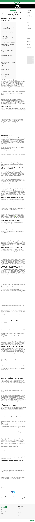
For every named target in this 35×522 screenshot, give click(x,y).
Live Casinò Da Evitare (5, 36)
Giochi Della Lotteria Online (5, 69)
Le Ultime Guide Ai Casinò (5, 74)
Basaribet (28, 22)
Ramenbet (28, 44)
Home (15, 7)
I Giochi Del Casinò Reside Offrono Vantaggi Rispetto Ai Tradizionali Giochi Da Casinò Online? (8, 58)
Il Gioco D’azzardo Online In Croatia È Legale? (8, 46)
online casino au (29, 41)
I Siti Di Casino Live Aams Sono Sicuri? (7, 52)
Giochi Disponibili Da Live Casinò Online (7, 55)
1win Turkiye (28, 18)
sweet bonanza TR (29, 47)
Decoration (28, 32)
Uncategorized (29, 48)
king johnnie (28, 38)
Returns (19, 509)
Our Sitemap (20, 515)
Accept (32, 520)
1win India (28, 15)
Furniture (28, 35)
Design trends (29, 34)
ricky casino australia (29, 45)
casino (28, 25)
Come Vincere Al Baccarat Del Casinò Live (7, 32)
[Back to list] (13, 497)
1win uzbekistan (29, 19)
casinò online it (18, 7)
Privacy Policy (20, 508)
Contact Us (19, 512)
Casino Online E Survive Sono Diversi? (7, 31)
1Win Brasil (28, 12)
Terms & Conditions (20, 511)
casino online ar (29, 29)
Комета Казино (29, 51)
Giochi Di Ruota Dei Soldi (5, 26)
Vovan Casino (29, 50)
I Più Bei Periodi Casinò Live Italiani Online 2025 (8, 54)
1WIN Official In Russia (30, 16)
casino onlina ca (29, 28)
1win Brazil (28, 13)
